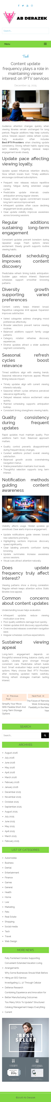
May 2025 (10, 826)
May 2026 (10, 767)
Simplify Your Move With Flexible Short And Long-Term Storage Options (14, 709)
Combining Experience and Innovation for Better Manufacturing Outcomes (25, 995)
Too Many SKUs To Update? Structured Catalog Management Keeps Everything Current (25, 1007)
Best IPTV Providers (13, 142)
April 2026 (10, 772)
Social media (11, 926)
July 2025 (9, 816)
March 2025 (11, 836)
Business (9, 863)
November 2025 (13, 797)
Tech (25, 56)
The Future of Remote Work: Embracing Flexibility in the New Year (38, 706)
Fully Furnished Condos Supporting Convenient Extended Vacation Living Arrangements (23, 963)
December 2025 (13, 792)
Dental (8, 867)
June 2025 (10, 821)
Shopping (9, 921)
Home (8, 897)
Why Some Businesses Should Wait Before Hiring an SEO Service (26, 975)
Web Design (11, 941)
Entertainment (12, 872)
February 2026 (12, 782)
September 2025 (13, 806)
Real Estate (10, 916)
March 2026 (11, 777)
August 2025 (11, 811)
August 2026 (11, 753)
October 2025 (12, 802)
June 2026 (10, 762)
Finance (9, 877)
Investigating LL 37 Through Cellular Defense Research (23, 985)
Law (7, 902)
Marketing (10, 907)
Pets (7, 912)
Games (8, 882)
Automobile (11, 858)
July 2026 (9, 757)
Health (8, 892)
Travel (8, 936)
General (9, 887)
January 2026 (11, 787)
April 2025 (10, 831)
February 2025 (12, 841)
